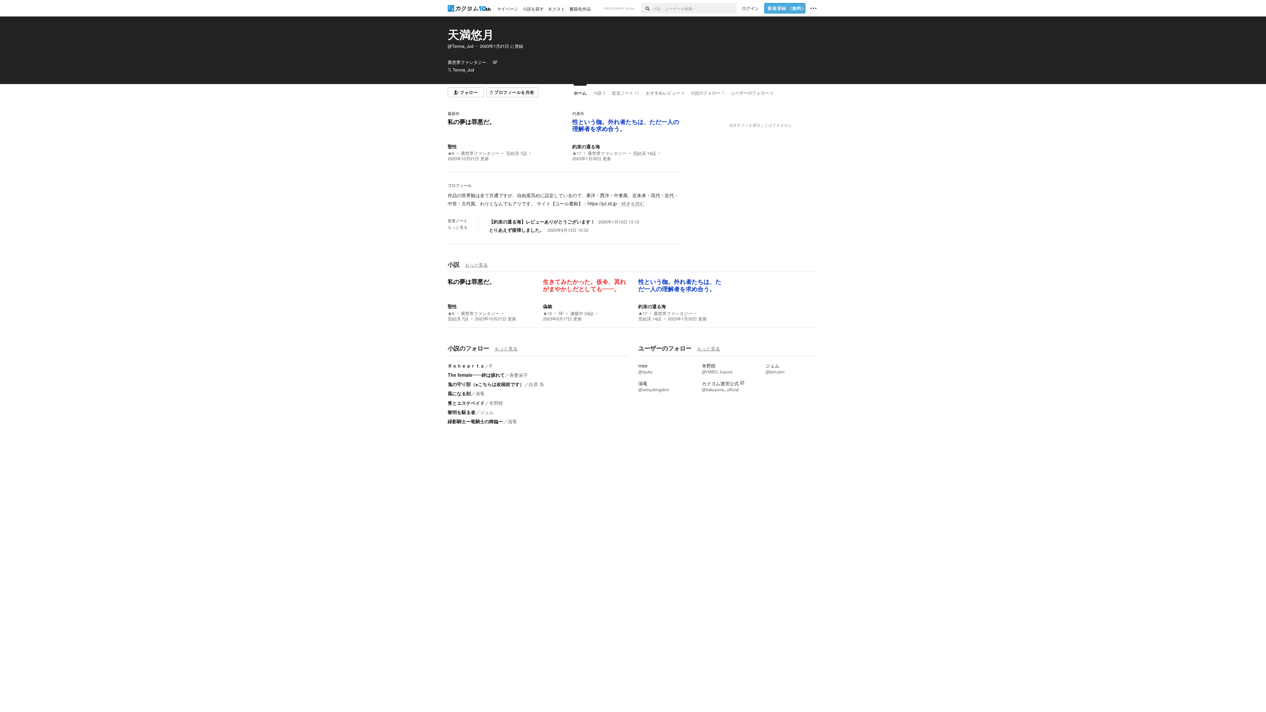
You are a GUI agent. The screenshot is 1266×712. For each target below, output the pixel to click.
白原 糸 (536, 384)
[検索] (647, 8)
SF (561, 313)
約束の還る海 (586, 146)
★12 (547, 313)
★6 (451, 153)
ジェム (487, 412)
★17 (576, 153)
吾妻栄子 (518, 374)
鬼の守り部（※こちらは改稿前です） (486, 384)
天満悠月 (471, 34)
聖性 (452, 146)
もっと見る (457, 227)
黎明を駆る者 (461, 412)
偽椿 (547, 306)
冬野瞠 (496, 403)
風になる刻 (459, 393)
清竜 (480, 393)
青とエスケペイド (466, 403)
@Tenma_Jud (460, 46)
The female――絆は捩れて (476, 374)
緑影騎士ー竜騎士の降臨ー (475, 421)
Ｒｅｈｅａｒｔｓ (466, 365)
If (490, 365)
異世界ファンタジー (480, 153)
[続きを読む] (564, 199)
